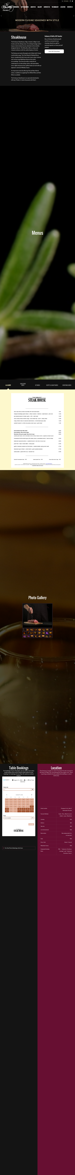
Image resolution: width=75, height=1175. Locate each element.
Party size (5, 787)
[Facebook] (70, 1)
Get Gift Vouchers (54, 51)
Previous (1, 15)
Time (4, 815)
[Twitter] (72, 1)
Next (73, 15)
